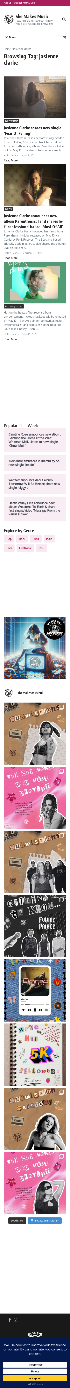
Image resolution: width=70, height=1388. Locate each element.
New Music (11, 120)
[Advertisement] (35, 382)
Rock (22, 539)
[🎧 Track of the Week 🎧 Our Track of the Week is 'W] (35, 990)
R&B (41, 548)
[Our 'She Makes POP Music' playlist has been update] (35, 1183)
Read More (11, 160)
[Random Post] (64, 37)
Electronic (25, 548)
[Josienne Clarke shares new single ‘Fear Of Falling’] (35, 97)
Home (7, 48)
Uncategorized (14, 306)
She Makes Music (32, 16)
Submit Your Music (24, 2)
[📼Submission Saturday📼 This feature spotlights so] (35, 1119)
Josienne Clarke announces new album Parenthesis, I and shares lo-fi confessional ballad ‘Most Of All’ (33, 221)
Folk (9, 548)
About (7, 2)
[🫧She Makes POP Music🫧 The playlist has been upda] (35, 798)
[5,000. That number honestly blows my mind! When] (35, 1054)
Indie (49, 539)
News (8, 208)
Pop (9, 539)
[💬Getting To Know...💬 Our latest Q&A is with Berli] (35, 926)
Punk (36, 539)
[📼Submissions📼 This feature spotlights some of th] (35, 734)
